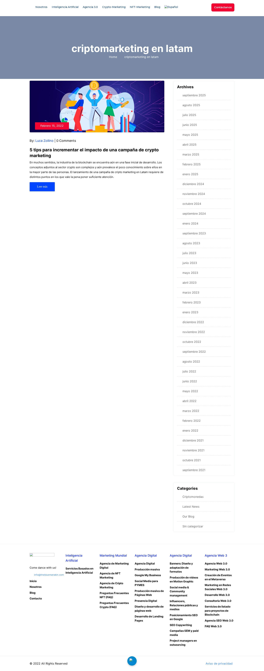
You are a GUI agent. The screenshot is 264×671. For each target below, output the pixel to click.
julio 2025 (189, 115)
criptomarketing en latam (141, 57)
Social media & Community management (179, 591)
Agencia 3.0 (90, 7)
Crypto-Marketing (114, 7)
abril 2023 (189, 282)
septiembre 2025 (194, 95)
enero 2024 (190, 223)
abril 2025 (189, 144)
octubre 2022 (191, 342)
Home (114, 57)
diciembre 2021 (192, 440)
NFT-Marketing (140, 7)
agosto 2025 (191, 105)
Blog (157, 7)
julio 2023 (189, 253)
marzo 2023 (190, 292)
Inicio (33, 581)
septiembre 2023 (194, 233)
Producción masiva (147, 569)
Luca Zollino (44, 141)
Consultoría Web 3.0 (218, 601)
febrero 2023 (191, 302)
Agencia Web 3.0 (216, 563)
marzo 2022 (190, 411)
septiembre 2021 (193, 470)
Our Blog (188, 516)
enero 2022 (190, 430)
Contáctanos (223, 7)
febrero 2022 (191, 420)
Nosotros (41, 7)
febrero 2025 (191, 164)
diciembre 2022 (193, 322)
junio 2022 (189, 381)
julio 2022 (189, 371)
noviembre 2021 (193, 450)
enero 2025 (190, 174)
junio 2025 (189, 125)
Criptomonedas (192, 496)
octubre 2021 (191, 460)
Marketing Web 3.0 (217, 569)
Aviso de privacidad (219, 663)
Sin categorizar (192, 526)
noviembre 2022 (193, 332)
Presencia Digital (146, 601)
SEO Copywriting (181, 625)
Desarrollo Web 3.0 (217, 595)
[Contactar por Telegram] (132, 661)
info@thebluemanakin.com (49, 574)
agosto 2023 (191, 243)
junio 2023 (189, 263)
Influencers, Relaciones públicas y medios (184, 605)
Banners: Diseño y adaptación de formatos (181, 567)
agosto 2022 (191, 361)
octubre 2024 (191, 203)
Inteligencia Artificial (65, 7)
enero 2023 (190, 312)
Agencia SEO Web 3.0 (219, 620)
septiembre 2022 (194, 351)
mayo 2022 (190, 391)
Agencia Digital (145, 563)
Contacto (36, 598)
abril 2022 (189, 401)
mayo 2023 (190, 273)
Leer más (42, 186)
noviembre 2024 (193, 194)
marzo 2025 (190, 154)
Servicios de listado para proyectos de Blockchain (217, 610)
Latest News (190, 506)
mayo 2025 (190, 134)
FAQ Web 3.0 (213, 626)
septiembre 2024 (194, 213)
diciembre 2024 (193, 184)
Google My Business (148, 575)
